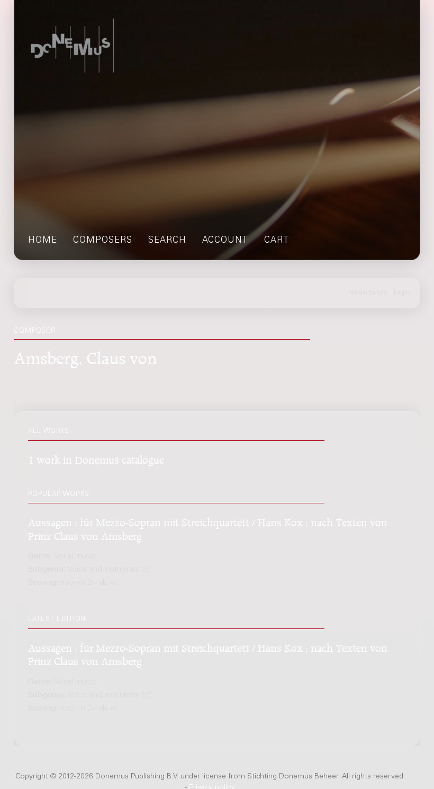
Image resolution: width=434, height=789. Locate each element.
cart (277, 240)
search (167, 240)
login (402, 293)
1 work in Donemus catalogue (96, 458)
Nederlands (368, 293)
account (225, 240)
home (42, 240)
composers (102, 240)
